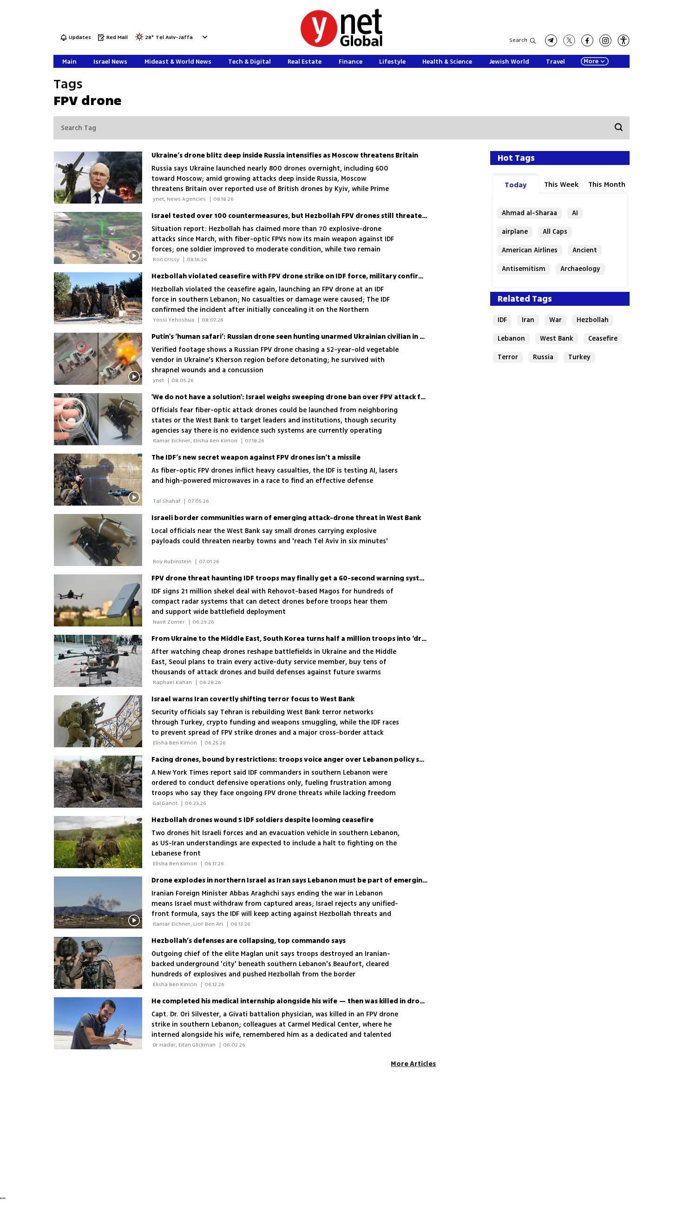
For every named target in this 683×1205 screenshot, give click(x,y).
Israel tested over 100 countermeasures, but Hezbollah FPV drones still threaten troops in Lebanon (320, 216)
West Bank (556, 338)
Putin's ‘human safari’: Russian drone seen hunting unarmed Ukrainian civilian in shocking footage (315, 337)
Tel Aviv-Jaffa (174, 37)
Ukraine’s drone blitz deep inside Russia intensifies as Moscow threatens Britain (284, 155)
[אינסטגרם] (605, 40)
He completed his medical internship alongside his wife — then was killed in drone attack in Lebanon (320, 1001)
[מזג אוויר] (139, 40)
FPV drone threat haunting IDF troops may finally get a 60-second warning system (290, 578)
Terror (508, 357)
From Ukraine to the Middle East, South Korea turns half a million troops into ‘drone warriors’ (309, 639)
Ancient (584, 250)
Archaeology (580, 269)
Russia (543, 357)
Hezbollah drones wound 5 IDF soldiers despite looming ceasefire (262, 820)
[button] (204, 37)
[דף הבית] (341, 45)
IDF (502, 320)
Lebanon (511, 338)
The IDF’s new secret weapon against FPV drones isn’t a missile (256, 457)
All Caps (555, 232)
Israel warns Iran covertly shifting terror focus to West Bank (253, 699)
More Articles (413, 1064)
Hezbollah (593, 320)
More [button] (591, 61)
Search (518, 40)
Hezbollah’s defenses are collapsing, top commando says (248, 941)
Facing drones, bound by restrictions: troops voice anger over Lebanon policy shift (291, 759)
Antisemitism (523, 269)
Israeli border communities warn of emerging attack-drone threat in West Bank (286, 518)
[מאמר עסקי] (102, 600)
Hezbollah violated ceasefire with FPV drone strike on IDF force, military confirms (289, 276)
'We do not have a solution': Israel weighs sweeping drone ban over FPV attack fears (293, 397)
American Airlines (530, 250)
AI (575, 213)
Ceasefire (602, 338)
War (555, 320)
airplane (515, 232)
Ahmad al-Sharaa (529, 213)
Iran (528, 320)
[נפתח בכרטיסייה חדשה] (551, 40)
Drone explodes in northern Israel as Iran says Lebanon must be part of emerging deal (297, 880)
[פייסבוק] (587, 40)
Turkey (579, 357)
